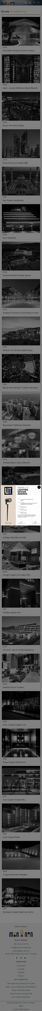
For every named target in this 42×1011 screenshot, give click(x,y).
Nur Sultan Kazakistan (21, 997)
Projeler (21, 972)
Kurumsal (21, 966)
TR (34, 3)
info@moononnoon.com (21, 948)
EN (38, 3)
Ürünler (21, 969)
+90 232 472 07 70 (21, 944)
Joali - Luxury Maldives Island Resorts (21, 987)
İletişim (21, 976)
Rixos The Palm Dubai (21, 990)
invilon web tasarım (21, 1009)
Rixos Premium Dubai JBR (21, 994)
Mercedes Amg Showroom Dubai (21, 984)
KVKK (21, 1006)
